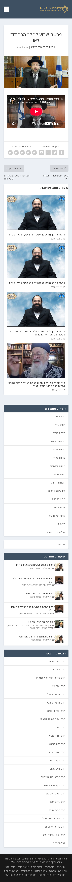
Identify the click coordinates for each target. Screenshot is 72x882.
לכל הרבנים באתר (55, 532)
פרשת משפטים (49, 613)
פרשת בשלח (36, 639)
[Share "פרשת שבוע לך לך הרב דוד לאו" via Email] (41, 152)
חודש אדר (60, 424)
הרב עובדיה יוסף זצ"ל (53, 818)
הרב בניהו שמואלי (56, 694)
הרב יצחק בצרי (57, 735)
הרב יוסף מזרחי (57, 752)
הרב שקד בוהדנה (56, 760)
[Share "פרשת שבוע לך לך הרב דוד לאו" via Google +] (48, 152)
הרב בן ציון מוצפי (56, 702)
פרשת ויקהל (59, 449)
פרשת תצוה (27, 585)
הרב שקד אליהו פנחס (54, 785)
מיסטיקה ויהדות (14, 625)
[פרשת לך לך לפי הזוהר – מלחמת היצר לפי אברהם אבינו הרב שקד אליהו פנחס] (36, 309)
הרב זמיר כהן (58, 669)
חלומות (61, 524)
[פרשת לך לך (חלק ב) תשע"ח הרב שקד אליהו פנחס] (36, 212)
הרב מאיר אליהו (48, 568)
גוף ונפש (62, 871)
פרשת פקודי (59, 457)
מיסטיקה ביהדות (56, 490)
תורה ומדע (59, 474)
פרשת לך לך (49, 47)
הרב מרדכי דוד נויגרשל (53, 777)
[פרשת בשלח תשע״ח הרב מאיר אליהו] (59, 639)
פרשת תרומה (35, 596)
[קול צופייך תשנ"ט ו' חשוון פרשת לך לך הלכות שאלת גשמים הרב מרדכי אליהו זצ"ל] (36, 360)
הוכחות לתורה (58, 482)
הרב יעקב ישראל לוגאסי (52, 719)
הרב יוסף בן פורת (56, 710)
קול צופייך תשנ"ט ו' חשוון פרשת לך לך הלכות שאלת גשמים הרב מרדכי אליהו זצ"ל (36, 384)
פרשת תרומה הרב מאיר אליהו (40, 593)
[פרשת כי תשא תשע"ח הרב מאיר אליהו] (59, 567)
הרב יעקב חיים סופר (54, 793)
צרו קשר (9, 874)
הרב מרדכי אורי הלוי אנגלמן (44, 585)
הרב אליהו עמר (57, 801)
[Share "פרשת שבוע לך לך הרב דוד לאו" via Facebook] (61, 152)
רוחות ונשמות (35, 628)
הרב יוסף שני (50, 625)
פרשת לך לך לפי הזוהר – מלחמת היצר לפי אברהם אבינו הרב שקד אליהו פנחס (37, 333)
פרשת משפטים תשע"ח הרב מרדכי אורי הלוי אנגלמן (33, 608)
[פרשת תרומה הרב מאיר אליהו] (59, 595)
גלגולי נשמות (38, 625)
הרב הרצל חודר (57, 810)
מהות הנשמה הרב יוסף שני (41, 622)
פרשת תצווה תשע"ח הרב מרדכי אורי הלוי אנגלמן (34, 580)
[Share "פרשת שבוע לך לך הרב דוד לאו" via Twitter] (54, 152)
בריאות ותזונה (58, 507)
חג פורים (60, 416)
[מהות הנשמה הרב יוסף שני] (59, 624)
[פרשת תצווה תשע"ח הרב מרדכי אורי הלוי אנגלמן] (59, 580)
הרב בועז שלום (57, 768)
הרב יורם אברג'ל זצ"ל (54, 834)
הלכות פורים (59, 433)
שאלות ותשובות (57, 466)
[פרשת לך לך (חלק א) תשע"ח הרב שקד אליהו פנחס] (36, 260)
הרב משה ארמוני (56, 744)
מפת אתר (18, 874)
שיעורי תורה (23, 867)
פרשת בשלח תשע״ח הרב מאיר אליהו (36, 636)
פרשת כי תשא (58, 441)
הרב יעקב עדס (57, 727)
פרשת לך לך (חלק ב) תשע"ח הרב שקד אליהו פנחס (37, 234)
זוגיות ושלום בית (57, 515)
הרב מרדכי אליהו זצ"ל (53, 826)
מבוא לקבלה (58, 499)
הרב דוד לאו (36, 47)
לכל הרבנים (59, 843)
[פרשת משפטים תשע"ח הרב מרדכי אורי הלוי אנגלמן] (59, 609)
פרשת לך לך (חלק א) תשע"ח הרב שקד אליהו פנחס (37, 283)
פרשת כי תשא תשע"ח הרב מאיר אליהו (35, 564)
